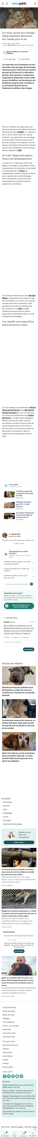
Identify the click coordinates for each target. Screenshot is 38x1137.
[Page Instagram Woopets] (13, 1076)
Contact (6, 1063)
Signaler (25, 637)
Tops (5, 809)
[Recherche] (7, 3)
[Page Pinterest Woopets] (9, 1076)
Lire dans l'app (10, 59)
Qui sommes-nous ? (10, 1045)
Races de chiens (9, 1011)
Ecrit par (8, 45)
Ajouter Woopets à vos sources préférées (17, 52)
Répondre (16, 637)
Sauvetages (7, 813)
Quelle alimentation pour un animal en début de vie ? (18, 1086)
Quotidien (7, 820)
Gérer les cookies (31, 1127)
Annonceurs (7, 1052)
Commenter (28, 649)
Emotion (6, 806)
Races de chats (8, 1015)
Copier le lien (25, 59)
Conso (5, 817)
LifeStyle (6, 1018)
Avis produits (8, 1067)
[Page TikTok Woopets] (21, 1076)
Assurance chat (9, 1037)
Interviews (7, 1029)
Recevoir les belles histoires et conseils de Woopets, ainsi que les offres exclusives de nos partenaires (19, 945)
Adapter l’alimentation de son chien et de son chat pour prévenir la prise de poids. (19, 1098)
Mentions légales (17, 1127)
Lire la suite (19, 543)
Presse (5, 1060)
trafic (20, 308)
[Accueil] (19, 3)
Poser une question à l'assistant (17, 584)
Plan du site (5, 1127)
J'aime (7, 637)
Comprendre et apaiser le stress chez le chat (18, 1112)
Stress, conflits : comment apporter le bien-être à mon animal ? (18, 1091)
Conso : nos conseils (11, 1026)
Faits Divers (7, 802)
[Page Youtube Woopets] (17, 1076)
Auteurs (6, 1049)
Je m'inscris (19, 951)
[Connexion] (35, 4)
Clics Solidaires (8, 1022)
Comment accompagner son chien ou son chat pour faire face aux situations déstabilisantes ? (18, 1106)
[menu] (3, 4)
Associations (8, 1056)
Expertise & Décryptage (12, 824)
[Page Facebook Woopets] (4, 1076)
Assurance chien (9, 1033)
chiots (21, 171)
